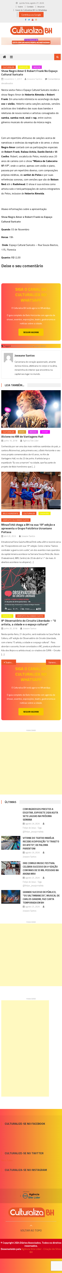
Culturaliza (8, 67)
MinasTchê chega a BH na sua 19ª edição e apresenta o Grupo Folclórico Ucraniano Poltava (28, 528)
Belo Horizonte (10, 513)
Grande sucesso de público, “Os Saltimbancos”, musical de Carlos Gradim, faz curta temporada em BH (41, 897)
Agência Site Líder (31, 440)
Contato (30, 6)
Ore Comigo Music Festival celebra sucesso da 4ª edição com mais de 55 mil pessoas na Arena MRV (41, 868)
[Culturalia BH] (31, 1212)
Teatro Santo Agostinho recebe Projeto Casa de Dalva (10, 662)
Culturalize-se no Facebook (25, 1123)
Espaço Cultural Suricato (22, 346)
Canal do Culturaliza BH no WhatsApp (31, 10)
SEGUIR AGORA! (31, 332)
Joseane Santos (34, 79)
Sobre (20, 6)
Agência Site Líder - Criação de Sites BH (41, 1250)
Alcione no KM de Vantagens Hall (22, 436)
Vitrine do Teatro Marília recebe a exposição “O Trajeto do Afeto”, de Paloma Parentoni (41, 843)
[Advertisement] (31, 763)
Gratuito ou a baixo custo (16, 519)
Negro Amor (40, 346)
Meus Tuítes (7, 1160)
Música (37, 67)
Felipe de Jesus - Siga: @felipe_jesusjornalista (33, 829)
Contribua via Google (31, 14)
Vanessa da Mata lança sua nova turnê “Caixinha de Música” (54, 662)
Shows (45, 431)
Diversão (23, 67)
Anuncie (41, 6)
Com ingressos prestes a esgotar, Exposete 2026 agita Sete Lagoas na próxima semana (40, 814)
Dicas (21, 431)
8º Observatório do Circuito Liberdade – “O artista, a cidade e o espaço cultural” (28, 622)
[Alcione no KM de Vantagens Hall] (31, 409)
